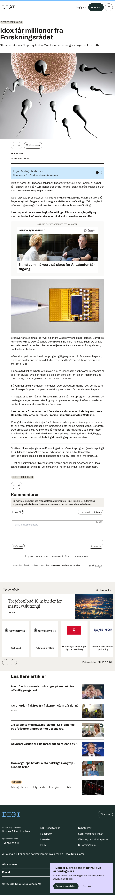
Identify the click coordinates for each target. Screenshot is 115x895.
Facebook (46, 833)
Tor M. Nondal (10, 842)
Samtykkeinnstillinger (90, 833)
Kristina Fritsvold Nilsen (16, 831)
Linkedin (45, 839)
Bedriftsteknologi (11, 22)
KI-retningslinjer (87, 845)
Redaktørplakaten (74, 854)
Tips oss (105, 814)
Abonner (96, 7)
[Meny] (109, 7)
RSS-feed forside (50, 828)
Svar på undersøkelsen (66, 886)
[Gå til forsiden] (8, 7)
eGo (49, 190)
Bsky (43, 845)
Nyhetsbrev (84, 828)
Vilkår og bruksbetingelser (93, 839)
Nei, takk (87, 886)
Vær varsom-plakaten (46, 854)
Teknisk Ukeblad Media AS (28, 884)
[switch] (99, 172)
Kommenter (34, 145)
